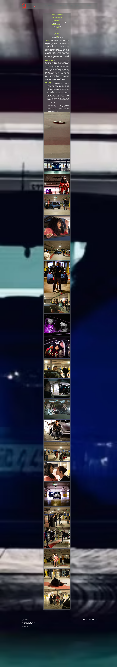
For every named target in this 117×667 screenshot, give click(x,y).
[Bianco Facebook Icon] (87, 620)
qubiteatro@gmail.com (58, 96)
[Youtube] (93, 620)
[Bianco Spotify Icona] (90, 620)
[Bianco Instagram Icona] (84, 620)
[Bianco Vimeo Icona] (97, 620)
